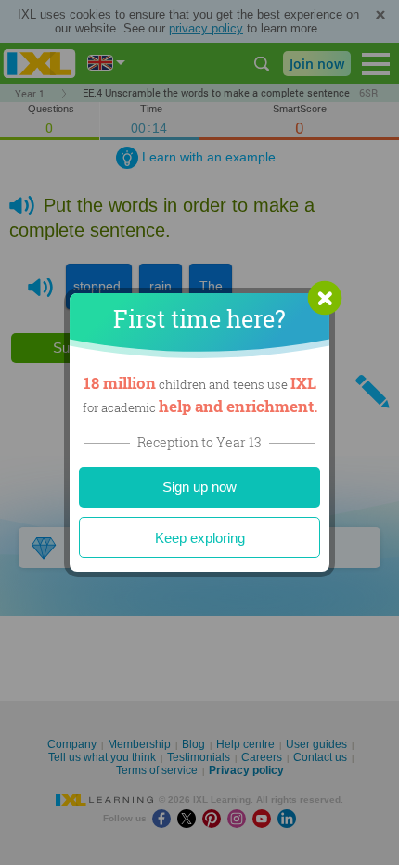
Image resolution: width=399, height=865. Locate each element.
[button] (324, 298)
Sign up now (199, 487)
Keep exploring (200, 538)
